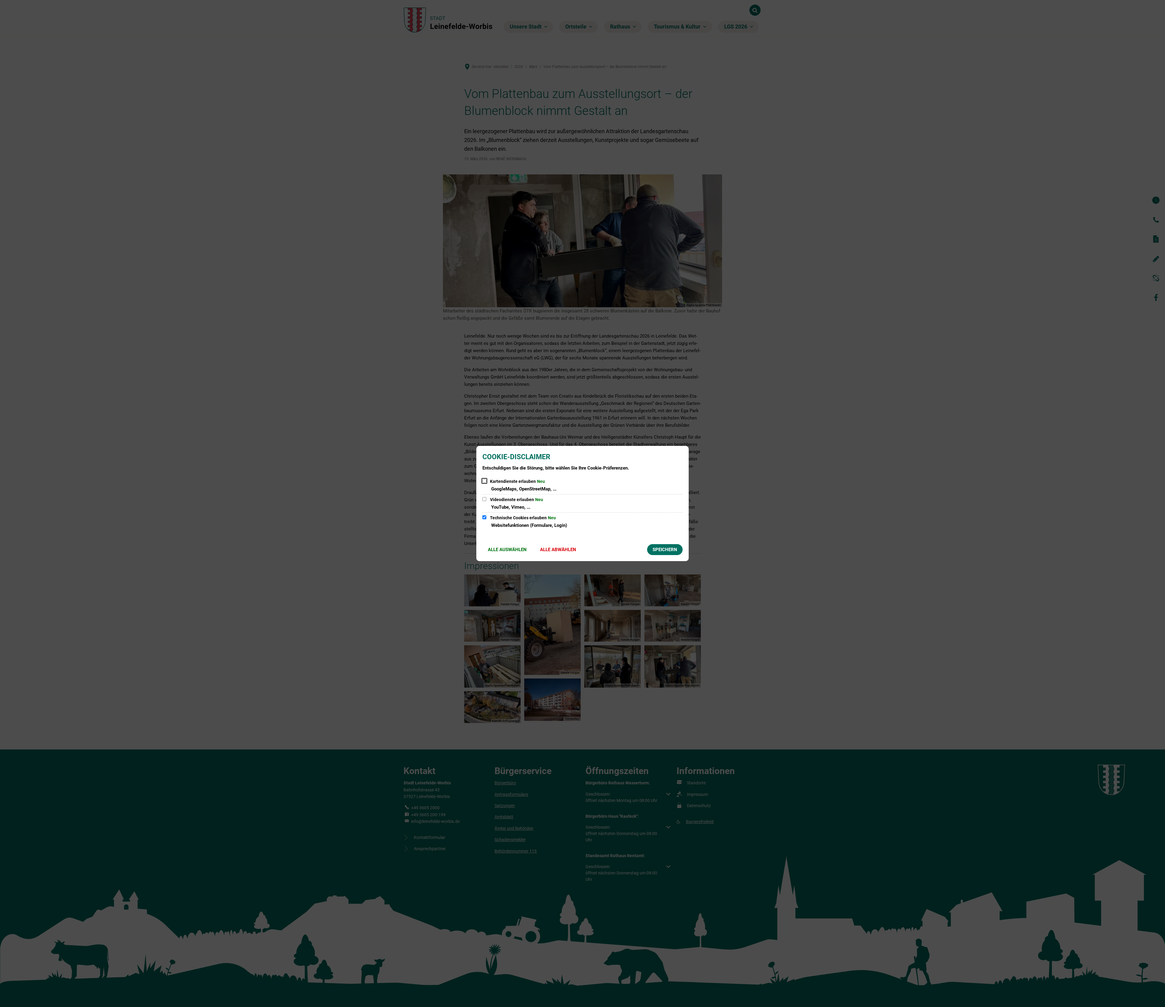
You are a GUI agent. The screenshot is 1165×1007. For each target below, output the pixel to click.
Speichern (665, 549)
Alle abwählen (558, 549)
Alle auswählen (507, 549)
